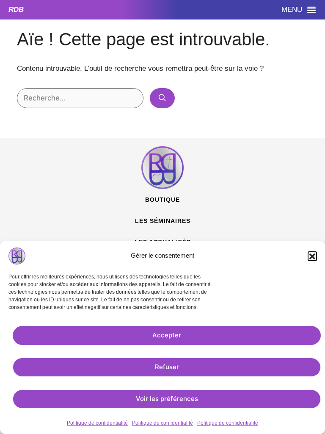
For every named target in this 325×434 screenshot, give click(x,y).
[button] (312, 256)
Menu (155, 10)
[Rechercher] (162, 98)
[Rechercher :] (81, 98)
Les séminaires (162, 220)
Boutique (162, 199)
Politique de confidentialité (97, 423)
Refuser (167, 367)
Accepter (166, 335)
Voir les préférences (167, 399)
